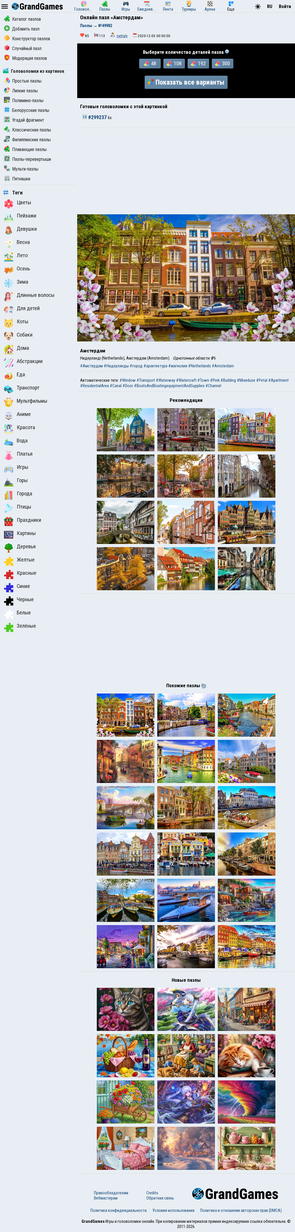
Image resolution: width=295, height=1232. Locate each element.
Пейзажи (26, 216)
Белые (24, 613)
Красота (26, 427)
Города (24, 493)
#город (136, 365)
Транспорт (28, 388)
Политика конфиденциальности (118, 1210)
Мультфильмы (32, 401)
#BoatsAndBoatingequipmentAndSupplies (169, 385)
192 (202, 63)
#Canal (116, 385)
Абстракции (30, 361)
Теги (17, 193)
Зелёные (26, 626)
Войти (285, 6)
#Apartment (278, 380)
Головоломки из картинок (37, 71)
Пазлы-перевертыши (31, 159)
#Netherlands (199, 365)
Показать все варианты (190, 82)
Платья (25, 454)
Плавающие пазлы (29, 149)
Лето (22, 255)
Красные (26, 573)
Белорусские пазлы (30, 110)
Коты (22, 321)
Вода (22, 441)
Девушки (27, 229)
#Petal (261, 380)
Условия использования (173, 1210)
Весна (23, 242)
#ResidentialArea (94, 385)
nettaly (122, 36)
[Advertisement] (186, 171)
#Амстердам (91, 365)
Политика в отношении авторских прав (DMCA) (241, 1210)
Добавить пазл (25, 29)
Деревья (26, 546)
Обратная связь (160, 1198)
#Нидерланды (116, 365)
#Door (127, 385)
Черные (25, 599)
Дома (23, 348)
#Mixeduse (246, 380)
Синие (23, 586)
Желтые (26, 560)
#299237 (97, 117)
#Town (203, 380)
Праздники (29, 520)
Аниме (24, 414)
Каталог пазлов (26, 19)
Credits (152, 1192)
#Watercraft (186, 380)
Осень (23, 268)
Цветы (24, 202)
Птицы (24, 507)
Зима (22, 282)
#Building (228, 380)
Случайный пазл (26, 48)
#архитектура (155, 365)
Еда (21, 374)
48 (153, 63)
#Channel (213, 385)
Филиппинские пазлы (31, 139)
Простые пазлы (26, 81)
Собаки (25, 335)
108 (177, 63)
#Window (128, 380)
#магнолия (177, 365)
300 (226, 63)
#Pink (215, 380)
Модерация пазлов (29, 58)
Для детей (28, 308)
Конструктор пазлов (31, 38)
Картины (26, 533)
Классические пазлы (31, 130)
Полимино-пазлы (28, 100)
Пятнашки (21, 179)
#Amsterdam (223, 365)
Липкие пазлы (25, 90)
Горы (22, 480)
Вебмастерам (106, 1198)
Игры (22, 467)
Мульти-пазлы (25, 169)
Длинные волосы (35, 295)
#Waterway (165, 380)
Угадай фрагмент (28, 120)
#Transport (146, 380)
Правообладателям (111, 1192)
